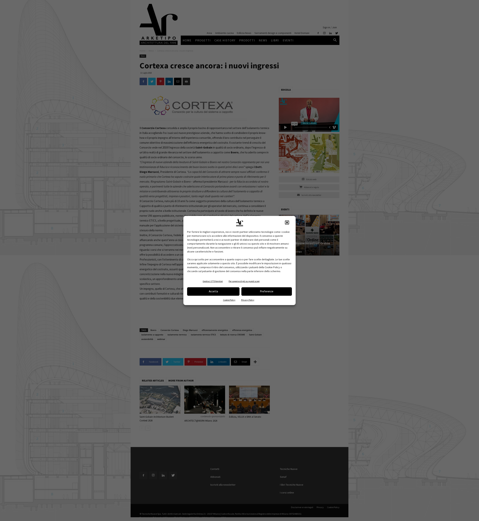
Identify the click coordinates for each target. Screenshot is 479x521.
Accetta (213, 291)
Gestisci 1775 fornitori (213, 281)
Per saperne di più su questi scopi (244, 281)
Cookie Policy (229, 300)
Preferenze (266, 291)
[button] (287, 222)
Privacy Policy (247, 300)
